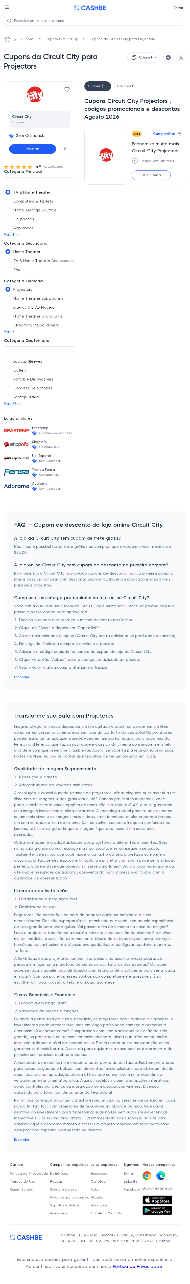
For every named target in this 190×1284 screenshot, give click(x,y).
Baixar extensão (157, 1189)
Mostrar (32, 149)
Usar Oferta (151, 175)
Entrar (178, 8)
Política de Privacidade (138, 1266)
